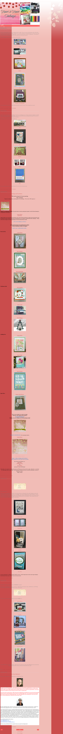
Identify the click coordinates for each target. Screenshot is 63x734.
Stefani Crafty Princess (20, 394)
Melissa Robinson (19, 601)
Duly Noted (20, 462)
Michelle (20, 70)
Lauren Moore (19, 214)
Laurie (20, 46)
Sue (19, 144)
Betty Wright (19, 355)
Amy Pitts (19, 614)
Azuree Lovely (19, 304)
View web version (19, 731)
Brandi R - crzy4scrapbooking (19, 103)
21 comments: (14, 189)
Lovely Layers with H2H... (6, 582)
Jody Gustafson (19, 251)
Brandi (20, 166)
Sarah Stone (20, 215)
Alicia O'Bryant (20, 318)
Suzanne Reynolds (19, 646)
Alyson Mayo (20, 571)
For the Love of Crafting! (6, 30)
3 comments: (11, 475)
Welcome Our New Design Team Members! (10, 674)
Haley (20, 87)
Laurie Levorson (19, 516)
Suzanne (19, 156)
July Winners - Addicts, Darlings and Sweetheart (11, 193)
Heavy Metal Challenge (5, 480)
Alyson (20, 56)
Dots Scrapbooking (19, 271)
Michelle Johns (20, 528)
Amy (20, 127)
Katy (20, 183)
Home (20, 729)
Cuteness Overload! (4, 112)
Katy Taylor (20, 629)
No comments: (14, 108)
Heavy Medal (19, 465)
